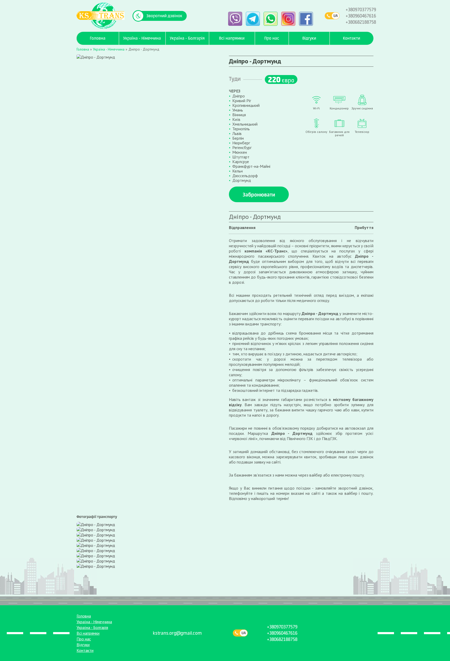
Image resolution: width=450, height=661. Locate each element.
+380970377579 (361, 9)
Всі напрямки (88, 633)
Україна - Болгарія (92, 627)
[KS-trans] (100, 15)
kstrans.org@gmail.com (177, 633)
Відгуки (83, 644)
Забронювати (259, 194)
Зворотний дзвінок (164, 15)
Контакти (85, 650)
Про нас (84, 638)
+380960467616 (361, 15)
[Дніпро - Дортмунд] (96, 524)
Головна (84, 616)
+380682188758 (361, 22)
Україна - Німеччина (94, 621)
